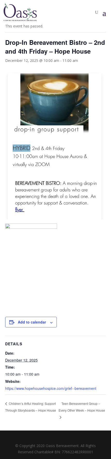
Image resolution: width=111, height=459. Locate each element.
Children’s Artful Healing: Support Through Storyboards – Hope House (30, 406)
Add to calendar (32, 322)
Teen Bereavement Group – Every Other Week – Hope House (82, 406)
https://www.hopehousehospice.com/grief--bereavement (50, 388)
